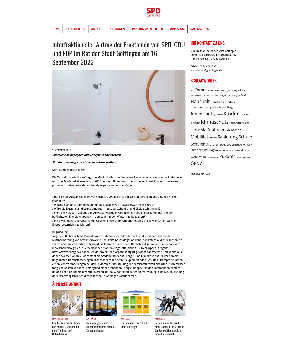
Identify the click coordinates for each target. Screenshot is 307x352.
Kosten (245, 122)
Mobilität (199, 137)
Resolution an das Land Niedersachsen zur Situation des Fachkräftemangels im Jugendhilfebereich (169, 328)
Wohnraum (198, 157)
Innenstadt (201, 114)
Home (55, 29)
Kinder (231, 113)
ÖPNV (196, 163)
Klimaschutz (215, 121)
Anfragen (117, 29)
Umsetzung (237, 144)
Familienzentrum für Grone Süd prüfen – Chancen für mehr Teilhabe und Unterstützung (66, 328)
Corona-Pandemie (216, 90)
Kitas (248, 114)
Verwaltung (241, 150)
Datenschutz (200, 29)
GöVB (243, 95)
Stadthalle (225, 144)
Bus (192, 90)
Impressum (176, 29)
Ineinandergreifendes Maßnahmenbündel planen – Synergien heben (101, 327)
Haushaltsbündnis (222, 102)
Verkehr (229, 150)
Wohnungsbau (213, 157)
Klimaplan (195, 122)
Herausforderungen (203, 107)
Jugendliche (218, 114)
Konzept (235, 122)
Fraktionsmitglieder (146, 29)
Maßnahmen (213, 129)
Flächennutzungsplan (200, 95)
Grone (227, 95)
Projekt (213, 137)
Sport (210, 144)
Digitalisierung (231, 90)
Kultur (195, 130)
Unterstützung (202, 150)
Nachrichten (75, 29)
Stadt (216, 144)
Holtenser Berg (224, 107)
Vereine (219, 150)
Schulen (198, 144)
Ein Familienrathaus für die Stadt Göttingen (135, 325)
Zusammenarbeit (243, 157)
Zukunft (227, 156)
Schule (245, 137)
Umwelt (247, 144)
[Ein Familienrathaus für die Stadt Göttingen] (136, 314)
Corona (201, 89)
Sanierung (228, 137)
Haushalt (200, 101)
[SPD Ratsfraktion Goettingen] (153, 12)
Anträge (97, 29)
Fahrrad (242, 90)
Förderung (216, 95)
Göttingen (235, 95)
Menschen (233, 130)
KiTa (243, 114)
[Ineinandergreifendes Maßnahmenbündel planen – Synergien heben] (101, 314)
